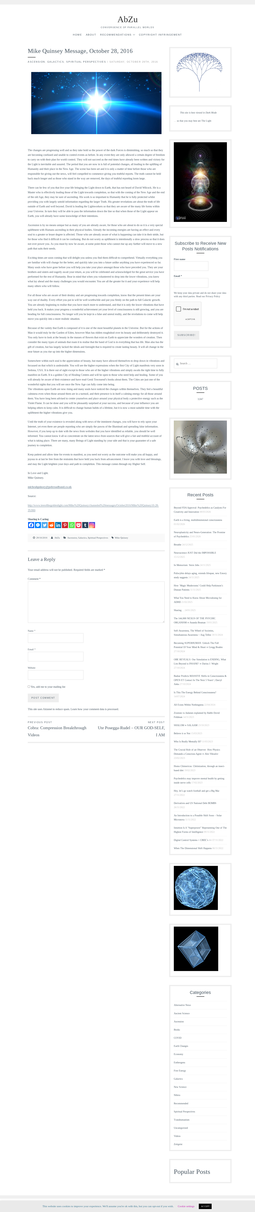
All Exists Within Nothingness (188, 705)
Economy (178, 1054)
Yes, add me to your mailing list (47, 686)
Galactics (55, 62)
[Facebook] (31, 525)
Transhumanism (181, 1119)
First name (179, 259)
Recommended (181, 1103)
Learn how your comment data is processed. (95, 709)
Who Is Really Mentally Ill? (187, 741)
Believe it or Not (182, 733)
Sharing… (179, 610)
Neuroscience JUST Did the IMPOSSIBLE (195, 553)
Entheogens (179, 1062)
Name (31, 631)
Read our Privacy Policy (208, 296)
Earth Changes (181, 1046)
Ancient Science (182, 1013)
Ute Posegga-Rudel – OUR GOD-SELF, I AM (131, 729)
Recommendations (116, 34)
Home (77, 34)
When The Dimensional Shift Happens (193, 848)
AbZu (127, 19)
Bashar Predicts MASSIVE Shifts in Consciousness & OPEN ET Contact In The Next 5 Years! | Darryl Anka (200, 680)
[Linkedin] (58, 525)
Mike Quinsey (121, 537)
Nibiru (177, 1095)
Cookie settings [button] (186, 1206)
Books (177, 1029)
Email (32, 649)
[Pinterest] (65, 525)
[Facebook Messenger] (38, 525)
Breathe (177, 544)
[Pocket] (78, 525)
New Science (180, 1087)
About (91, 34)
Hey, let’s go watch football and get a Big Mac (196, 791)
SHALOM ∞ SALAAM (185, 725)
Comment (34, 578)
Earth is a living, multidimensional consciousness (198, 520)
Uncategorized (181, 1128)
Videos (177, 1136)
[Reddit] (51, 525)
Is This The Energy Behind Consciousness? (195, 692)
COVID (177, 1038)
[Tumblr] (85, 525)
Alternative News (182, 1005)
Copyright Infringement (160, 34)
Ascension (36, 62)
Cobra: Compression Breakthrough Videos (57, 729)
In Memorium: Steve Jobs (186, 565)
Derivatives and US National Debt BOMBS (195, 803)
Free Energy (180, 1070)
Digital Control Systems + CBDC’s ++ (193, 840)
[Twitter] (45, 525)
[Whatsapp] (72, 525)
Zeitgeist (178, 1144)
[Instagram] (92, 525)
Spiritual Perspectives (86, 62)
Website (31, 668)
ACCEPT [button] (205, 1206)
